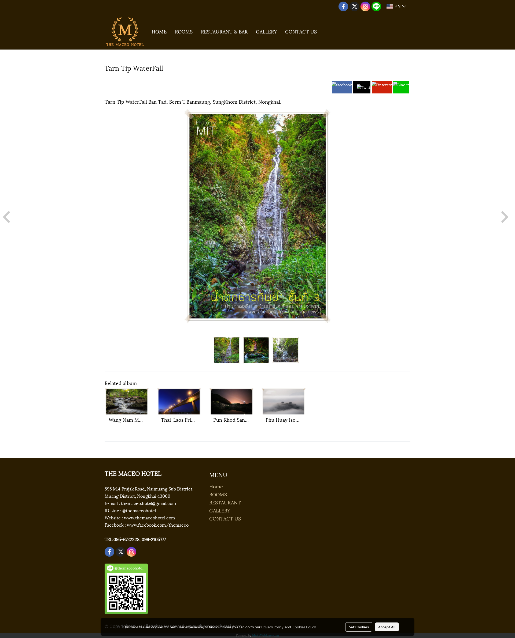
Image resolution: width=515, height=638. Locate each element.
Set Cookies (359, 626)
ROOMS (184, 31)
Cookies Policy (304, 626)
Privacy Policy (272, 626)
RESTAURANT (225, 502)
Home (216, 486)
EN (397, 6)
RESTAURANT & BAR (224, 31)
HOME (159, 31)
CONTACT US (301, 31)
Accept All (387, 626)
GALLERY (266, 31)
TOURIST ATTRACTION (132, 77)
